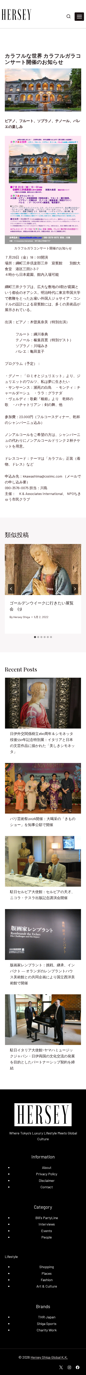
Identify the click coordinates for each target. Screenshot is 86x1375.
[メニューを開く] (79, 16)
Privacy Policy (46, 1174)
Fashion (47, 1280)
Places (47, 1273)
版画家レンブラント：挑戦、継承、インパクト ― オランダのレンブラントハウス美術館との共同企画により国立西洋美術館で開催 (42, 973)
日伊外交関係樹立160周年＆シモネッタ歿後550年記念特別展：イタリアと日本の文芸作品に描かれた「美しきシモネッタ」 (42, 742)
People (46, 1237)
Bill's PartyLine (46, 1217)
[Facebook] (77, 1367)
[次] (75, 589)
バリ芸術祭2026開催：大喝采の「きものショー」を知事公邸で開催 (42, 821)
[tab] (35, 637)
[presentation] (43, 569)
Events (46, 1230)
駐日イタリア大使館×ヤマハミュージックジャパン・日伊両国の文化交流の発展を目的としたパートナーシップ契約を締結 (42, 1059)
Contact (46, 1187)
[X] (61, 1367)
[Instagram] (69, 1367)
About (46, 1167)
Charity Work (47, 1330)
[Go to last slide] (11, 589)
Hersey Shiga (21, 617)
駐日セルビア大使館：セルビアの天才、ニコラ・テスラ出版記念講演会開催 (42, 894)
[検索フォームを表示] (68, 16)
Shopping (46, 1267)
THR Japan (46, 1317)
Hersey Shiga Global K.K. (49, 1357)
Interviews (47, 1224)
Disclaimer (47, 1180)
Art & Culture (46, 1286)
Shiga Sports (46, 1323)
